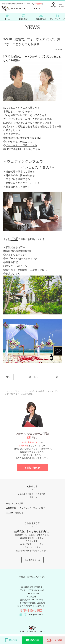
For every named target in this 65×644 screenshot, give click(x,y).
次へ (57, 376)
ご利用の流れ (23, 19)
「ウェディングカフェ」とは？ (25, 508)
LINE (14, 238)
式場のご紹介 (41, 19)
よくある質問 (14, 503)
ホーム (7, 19)
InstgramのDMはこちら (19, 141)
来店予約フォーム (32, 559)
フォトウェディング (57, 19)
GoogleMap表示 (36, 614)
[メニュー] (60, 4)
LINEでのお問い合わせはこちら (23, 149)
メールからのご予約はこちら (21, 145)
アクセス (53, 7)
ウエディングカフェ (13, 391)
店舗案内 (14, 512)
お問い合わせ (32, 467)
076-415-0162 (33, 137)
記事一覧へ (32, 376)
